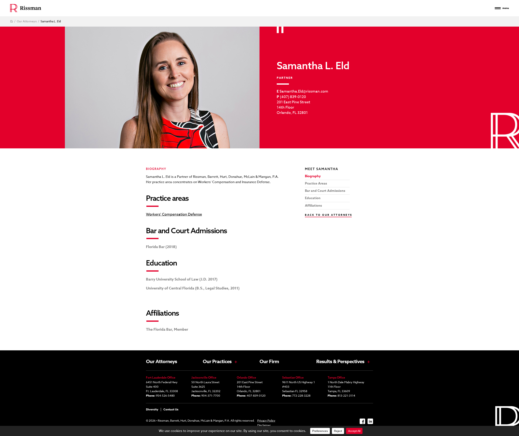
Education (313, 198)
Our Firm (269, 361)
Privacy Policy (266, 420)
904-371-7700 (210, 395)
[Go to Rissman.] (11, 21)
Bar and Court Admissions (325, 190)
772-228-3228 (301, 395)
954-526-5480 (165, 395)
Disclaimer (264, 425)
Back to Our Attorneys (328, 215)
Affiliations (313, 205)
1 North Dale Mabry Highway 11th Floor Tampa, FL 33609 (346, 386)
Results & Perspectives (340, 361)
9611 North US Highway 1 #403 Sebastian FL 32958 (298, 386)
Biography (313, 176)
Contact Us (170, 409)
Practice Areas (316, 183)
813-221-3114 (346, 395)
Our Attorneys (161, 361)
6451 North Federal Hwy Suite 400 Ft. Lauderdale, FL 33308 (162, 386)
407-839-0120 (256, 395)
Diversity (152, 409)
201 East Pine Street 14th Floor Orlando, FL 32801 (293, 107)
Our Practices (217, 361)
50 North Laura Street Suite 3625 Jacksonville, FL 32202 (205, 386)
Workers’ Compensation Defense (174, 214)
